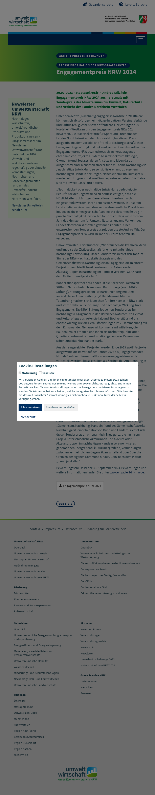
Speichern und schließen (60, 407)
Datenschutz (27, 417)
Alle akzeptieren (30, 407)
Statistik (48, 373)
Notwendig (29, 373)
